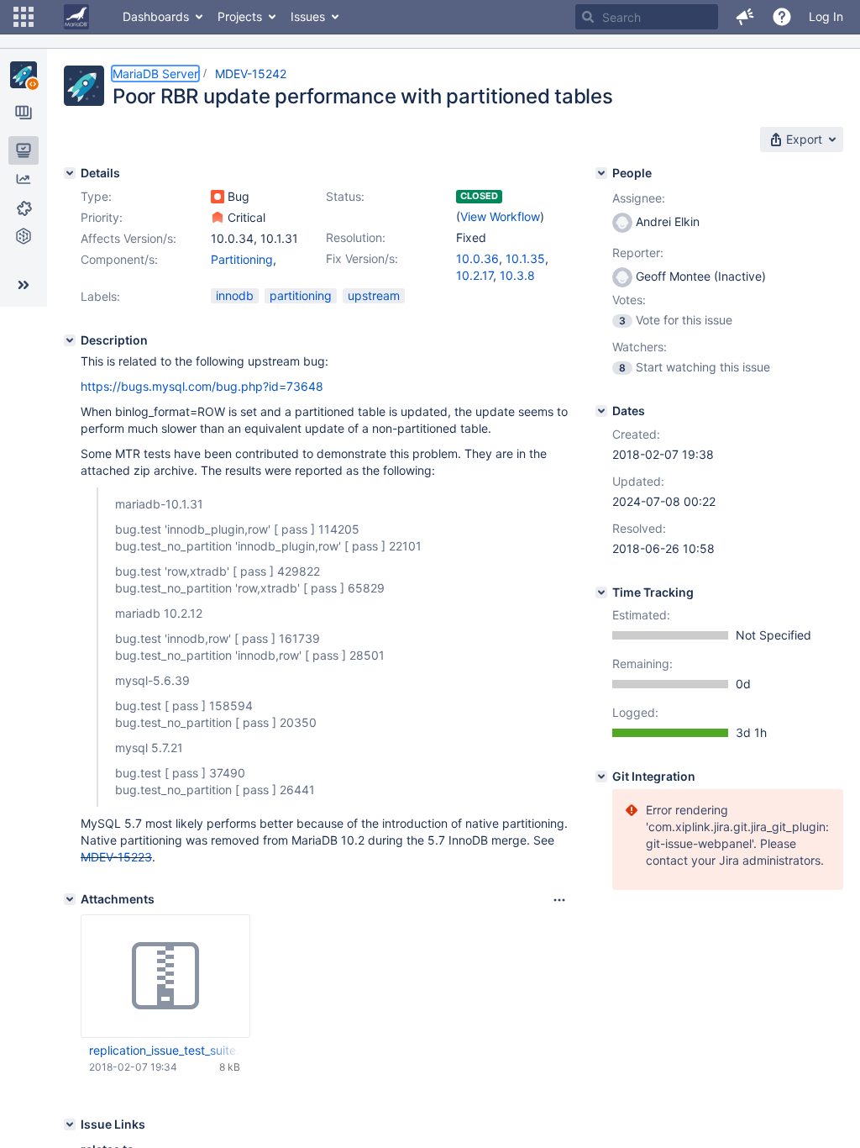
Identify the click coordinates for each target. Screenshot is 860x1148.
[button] (23, 17)
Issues (308, 16)
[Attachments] (70, 899)
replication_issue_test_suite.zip (164, 1050)
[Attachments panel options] (559, 900)
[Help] (781, 17)
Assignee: (638, 198)
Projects (240, 16)
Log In (826, 16)
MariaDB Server (155, 73)
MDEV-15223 (116, 857)
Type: (96, 196)
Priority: (102, 217)
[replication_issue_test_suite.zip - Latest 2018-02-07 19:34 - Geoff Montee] (165, 976)
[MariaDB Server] (23, 74)
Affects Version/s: (128, 238)
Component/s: (119, 259)
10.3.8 (517, 275)
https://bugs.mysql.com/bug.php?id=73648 (202, 386)
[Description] (70, 340)
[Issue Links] (70, 1124)
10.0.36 (477, 258)
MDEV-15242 (250, 73)
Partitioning (242, 259)
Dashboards (156, 16)
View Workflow (500, 216)
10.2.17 (474, 275)
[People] (601, 173)
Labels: (100, 296)
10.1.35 (525, 258)
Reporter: (637, 252)
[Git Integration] (601, 776)
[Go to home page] (76, 17)
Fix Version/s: (362, 258)
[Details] (70, 173)
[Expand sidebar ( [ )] (23, 285)
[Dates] (601, 411)
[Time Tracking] (601, 592)
